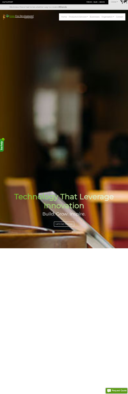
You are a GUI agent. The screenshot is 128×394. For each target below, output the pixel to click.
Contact (119, 17)
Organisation (107, 17)
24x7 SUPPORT (7, 2)
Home (64, 17)
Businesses (95, 17)
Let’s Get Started (64, 224)
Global (113, 2)
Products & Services (77, 17)
